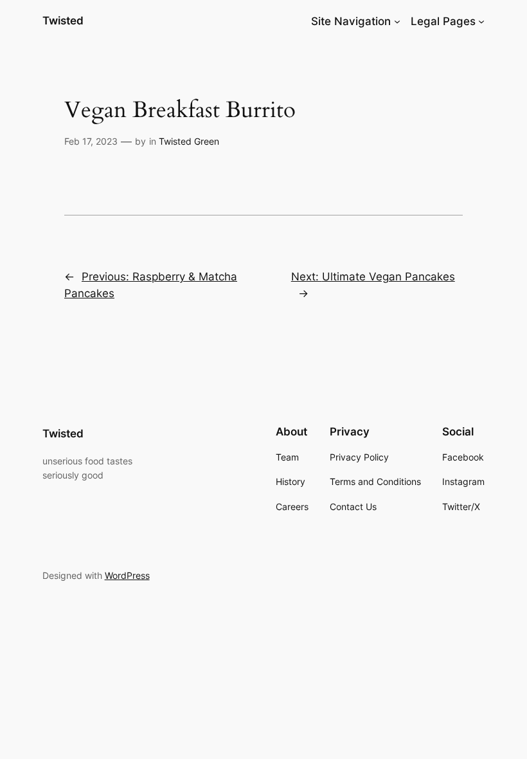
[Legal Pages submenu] (481, 21)
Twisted (63, 20)
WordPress (127, 575)
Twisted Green (189, 141)
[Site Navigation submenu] (397, 21)
